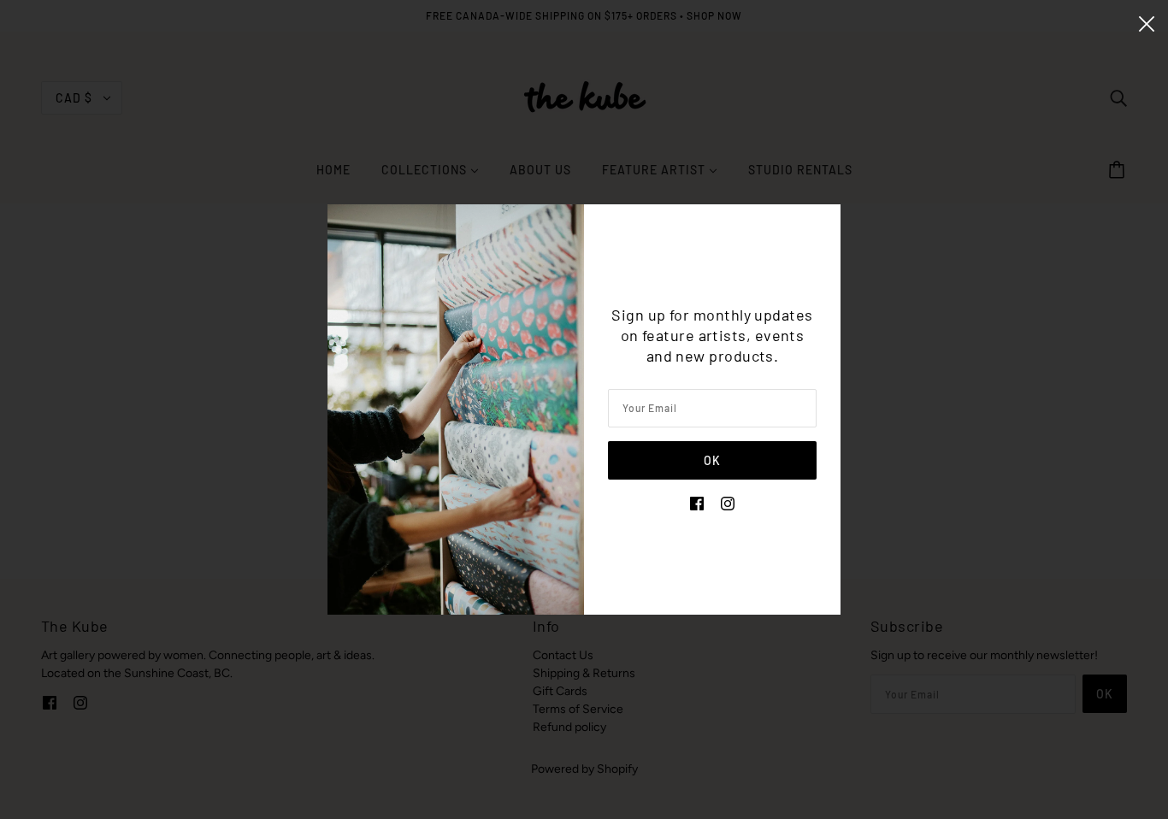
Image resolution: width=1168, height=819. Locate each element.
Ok (712, 460)
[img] (696, 502)
